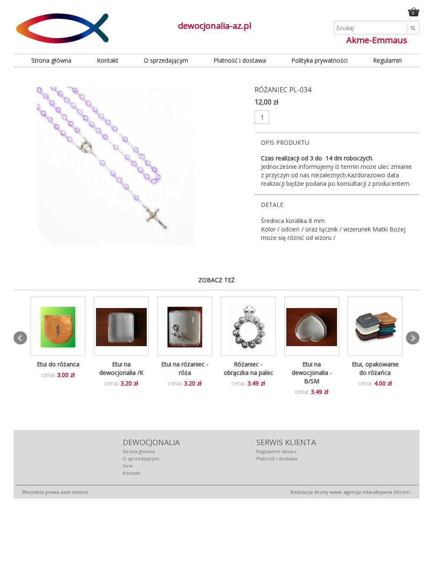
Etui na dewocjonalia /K (121, 368)
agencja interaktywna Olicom (377, 492)
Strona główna (51, 60)
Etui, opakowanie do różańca (375, 368)
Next (412, 338)
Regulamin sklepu (276, 451)
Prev (20, 338)
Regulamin (387, 60)
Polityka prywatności (319, 60)
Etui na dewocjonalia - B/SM (312, 372)
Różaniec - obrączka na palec (248, 368)
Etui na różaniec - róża (184, 368)
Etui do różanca (58, 364)
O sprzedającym (166, 60)
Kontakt (107, 60)
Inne (128, 465)
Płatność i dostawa (240, 60)
